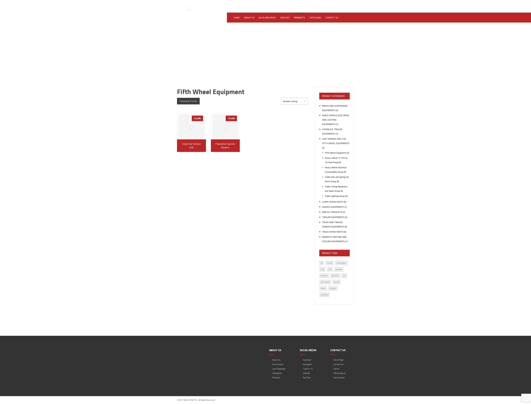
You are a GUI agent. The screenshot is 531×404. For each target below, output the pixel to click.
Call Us (336, 368)
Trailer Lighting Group (335, 196)
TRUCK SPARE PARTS (332, 231)
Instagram (307, 364)
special (336, 282)
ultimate (333, 288)
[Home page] (218, 57)
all (322, 263)
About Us (276, 359)
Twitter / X (308, 368)
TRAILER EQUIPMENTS (333, 217)
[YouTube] (349, 4)
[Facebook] (327, 4)
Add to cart (193, 134)
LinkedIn (306, 373)
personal (324, 275)
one (330, 269)
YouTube (306, 377)
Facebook (307, 359)
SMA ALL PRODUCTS (332, 212)
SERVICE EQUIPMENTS (333, 207)
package (339, 269)
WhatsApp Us (340, 373)
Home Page (338, 359)
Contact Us (338, 364)
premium (335, 275)
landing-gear (341, 263)
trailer (323, 288)
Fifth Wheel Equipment (335, 152)
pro (344, 275)
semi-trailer (325, 282)
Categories (277, 373)
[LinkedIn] (338, 4)
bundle (329, 263)
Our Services (277, 364)
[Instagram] (332, 4)
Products (276, 377)
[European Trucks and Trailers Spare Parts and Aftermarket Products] (189, 8)
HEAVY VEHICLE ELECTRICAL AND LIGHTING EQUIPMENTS (335, 120)
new (322, 269)
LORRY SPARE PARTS (332, 201)
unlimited (324, 294)
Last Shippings (278, 368)
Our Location (339, 377)
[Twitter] (343, 4)
